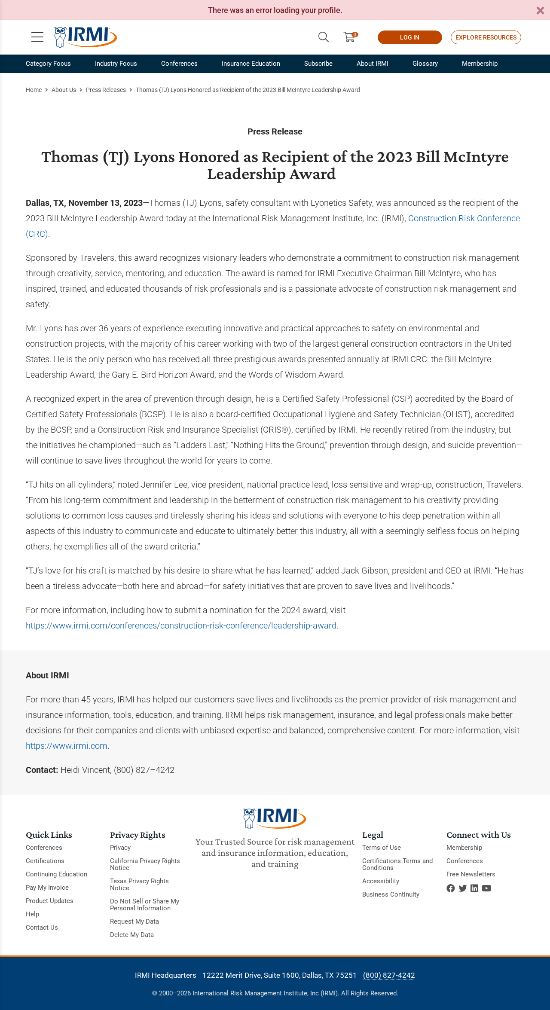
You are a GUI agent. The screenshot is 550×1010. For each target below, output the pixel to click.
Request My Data (134, 921)
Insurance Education (251, 63)
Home (34, 89)
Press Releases (106, 89)
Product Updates (49, 901)
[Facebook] (450, 888)
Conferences (179, 63)
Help (32, 914)
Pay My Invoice (47, 887)
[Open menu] (37, 37)
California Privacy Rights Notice (145, 864)
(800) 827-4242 (389, 975)
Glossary (425, 63)
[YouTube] (487, 888)
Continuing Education (56, 874)
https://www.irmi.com (66, 746)
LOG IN (409, 37)
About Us (64, 89)
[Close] (540, 10)
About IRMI (372, 63)
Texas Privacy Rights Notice (139, 884)
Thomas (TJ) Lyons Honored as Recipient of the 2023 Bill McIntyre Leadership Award (248, 89)
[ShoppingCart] (352, 37)
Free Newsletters (470, 874)
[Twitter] (462, 888)
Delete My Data (132, 935)
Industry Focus (116, 63)
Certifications (45, 861)
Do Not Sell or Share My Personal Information (144, 904)
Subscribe (318, 63)
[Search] (323, 37)
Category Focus (48, 63)
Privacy (120, 847)
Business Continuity (390, 894)
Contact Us (42, 927)
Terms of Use (381, 847)
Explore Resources (485, 37)
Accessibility (380, 881)
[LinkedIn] (474, 888)
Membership (480, 63)
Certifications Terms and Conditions (397, 864)
